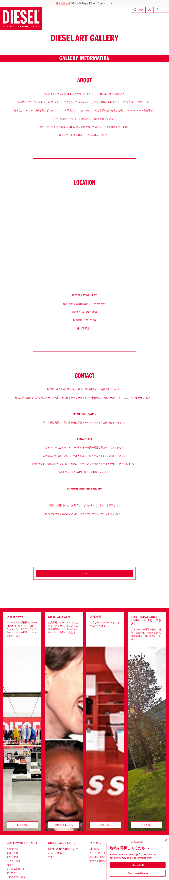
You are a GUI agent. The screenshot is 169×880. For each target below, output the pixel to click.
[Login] (149, 10)
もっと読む (22, 824)
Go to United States (137, 873)
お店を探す (105, 824)
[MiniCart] (158, 10)
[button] (84, 3)
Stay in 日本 (138, 865)
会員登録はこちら (64, 824)
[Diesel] (21, 18)
